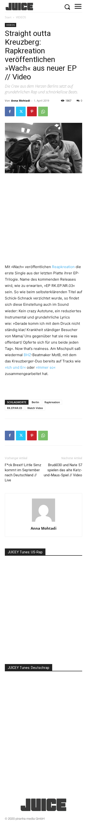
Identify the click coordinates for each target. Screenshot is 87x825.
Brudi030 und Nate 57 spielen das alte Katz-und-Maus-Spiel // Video (63, 470)
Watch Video (35, 408)
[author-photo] (43, 522)
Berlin (35, 402)
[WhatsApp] (43, 111)
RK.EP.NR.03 (14, 408)
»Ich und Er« (15, 367)
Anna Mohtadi (20, 100)
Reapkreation (63, 266)
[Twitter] (21, 111)
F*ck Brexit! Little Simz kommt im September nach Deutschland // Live (23, 472)
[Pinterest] (32, 111)
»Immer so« (46, 367)
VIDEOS (21, 17)
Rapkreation (52, 402)
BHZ (27, 355)
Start (8, 17)
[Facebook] (9, 111)
